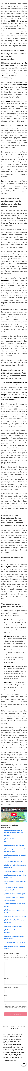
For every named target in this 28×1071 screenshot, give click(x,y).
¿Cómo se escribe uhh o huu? (14, 861)
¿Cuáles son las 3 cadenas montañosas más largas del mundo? (13, 832)
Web (5, 995)
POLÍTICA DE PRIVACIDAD (17, 1027)
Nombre (7, 978)
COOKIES (6, 1027)
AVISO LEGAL (14, 1028)
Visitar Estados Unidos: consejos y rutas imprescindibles (12, 1046)
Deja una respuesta (11, 953)
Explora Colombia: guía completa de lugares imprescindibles (13, 1042)
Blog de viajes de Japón (10, 1034)
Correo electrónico (11, 987)
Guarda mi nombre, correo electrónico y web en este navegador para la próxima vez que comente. (16, 1008)
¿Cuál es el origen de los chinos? (15, 942)
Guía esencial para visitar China (12, 1052)
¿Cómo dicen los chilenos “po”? (14, 894)
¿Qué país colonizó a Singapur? (14, 845)
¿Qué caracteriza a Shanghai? (14, 871)
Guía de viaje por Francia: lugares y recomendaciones (14, 1054)
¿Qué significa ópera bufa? (13, 926)
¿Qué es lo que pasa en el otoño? (15, 916)
